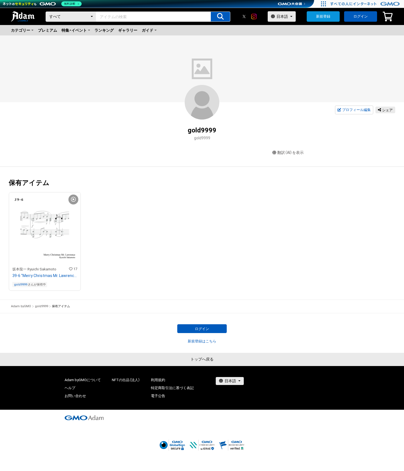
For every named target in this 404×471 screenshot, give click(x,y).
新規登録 (323, 16)
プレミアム (47, 30)
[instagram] (254, 16)
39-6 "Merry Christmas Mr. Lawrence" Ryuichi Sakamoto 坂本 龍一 (44, 275)
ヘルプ (70, 388)
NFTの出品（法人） (126, 380)
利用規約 (158, 380)
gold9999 (20, 284)
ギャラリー (127, 30)
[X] (244, 16)
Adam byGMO (21, 306)
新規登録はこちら (202, 341)
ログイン (360, 16)
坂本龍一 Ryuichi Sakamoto (34, 269)
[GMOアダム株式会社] (84, 417)
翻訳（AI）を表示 (290, 152)
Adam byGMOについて (83, 380)
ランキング (104, 30)
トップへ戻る (202, 359)
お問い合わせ (75, 396)
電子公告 (158, 396)
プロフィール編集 (356, 110)
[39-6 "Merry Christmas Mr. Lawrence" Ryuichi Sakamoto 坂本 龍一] (45, 241)
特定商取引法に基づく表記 (172, 388)
